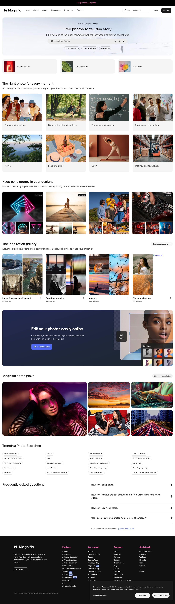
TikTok (141, 563)
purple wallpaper (90, 48)
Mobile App (66, 580)
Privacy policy (93, 563)
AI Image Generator (69, 557)
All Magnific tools (69, 586)
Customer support (146, 551)
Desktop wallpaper (139, 454)
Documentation (94, 554)
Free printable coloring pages (57, 473)
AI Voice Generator (69, 563)
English (20, 569)
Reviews (117, 557)
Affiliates (91, 577)
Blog (115, 566)
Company (118, 547)
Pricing (80, 10)
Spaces (65, 551)
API (63, 583)
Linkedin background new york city (144, 473)
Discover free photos (162, 376)
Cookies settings (94, 571)
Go (8, 431)
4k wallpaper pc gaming (98, 468)
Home (79, 24)
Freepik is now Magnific (86, 3)
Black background (10, 454)
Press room (118, 577)
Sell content (118, 574)
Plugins (67, 574)
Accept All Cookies (161, 595)
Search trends (119, 563)
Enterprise (92, 580)
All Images (87, 24)
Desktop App (69, 577)
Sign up (166, 10)
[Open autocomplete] (51, 41)
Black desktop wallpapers (141, 458)
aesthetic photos (73, 48)
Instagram (143, 554)
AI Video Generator (69, 560)
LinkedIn (142, 560)
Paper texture (9, 468)
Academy (91, 551)
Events (116, 569)
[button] (21, 569)
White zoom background (12, 463)
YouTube (142, 557)
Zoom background (96, 454)
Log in (155, 10)
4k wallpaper (51, 468)
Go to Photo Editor (42, 347)
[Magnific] (24, 547)
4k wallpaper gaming (140, 468)
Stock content (67, 566)
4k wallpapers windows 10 (99, 463)
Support (91, 557)
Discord (142, 566)
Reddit (141, 571)
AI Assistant (66, 554)
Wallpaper (7, 473)
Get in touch (144, 547)
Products (66, 547)
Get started (93, 547)
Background (137, 463)
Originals (93, 566)
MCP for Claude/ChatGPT (72, 569)
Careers (117, 560)
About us (117, 554)
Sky (48, 458)
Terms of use (93, 560)
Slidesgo (117, 571)
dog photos (106, 48)
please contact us (126, 528)
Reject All (142, 595)
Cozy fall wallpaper (96, 473)
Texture (49, 454)
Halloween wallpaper (54, 463)
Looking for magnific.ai (122, 580)
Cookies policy (93, 569)
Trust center (92, 574)
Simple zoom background (12, 458)
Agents (67, 571)
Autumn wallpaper (96, 458)
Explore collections (160, 244)
